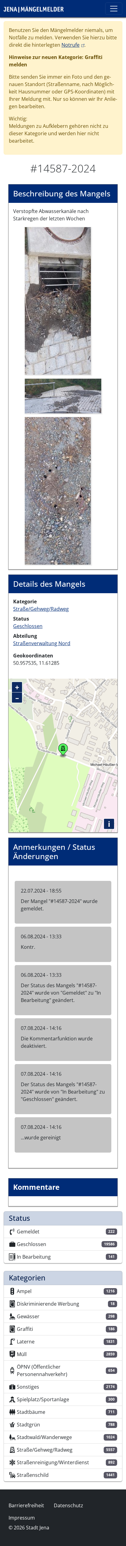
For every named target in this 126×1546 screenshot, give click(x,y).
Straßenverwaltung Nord (41, 643)
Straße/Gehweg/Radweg (41, 608)
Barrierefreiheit (26, 1505)
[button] (58, 300)
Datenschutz (68, 1505)
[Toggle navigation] (113, 8)
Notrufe (72, 44)
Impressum (22, 1517)
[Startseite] (36, 8)
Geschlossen (28, 626)
